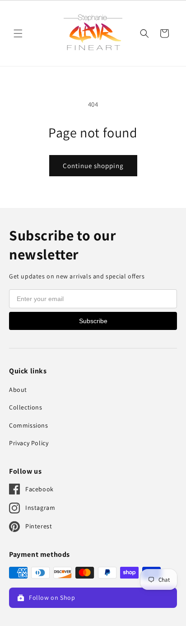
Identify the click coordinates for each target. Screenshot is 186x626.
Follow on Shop (52, 597)
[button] (18, 33)
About (18, 390)
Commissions (28, 425)
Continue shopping (93, 165)
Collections (25, 407)
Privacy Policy (28, 443)
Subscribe (93, 321)
